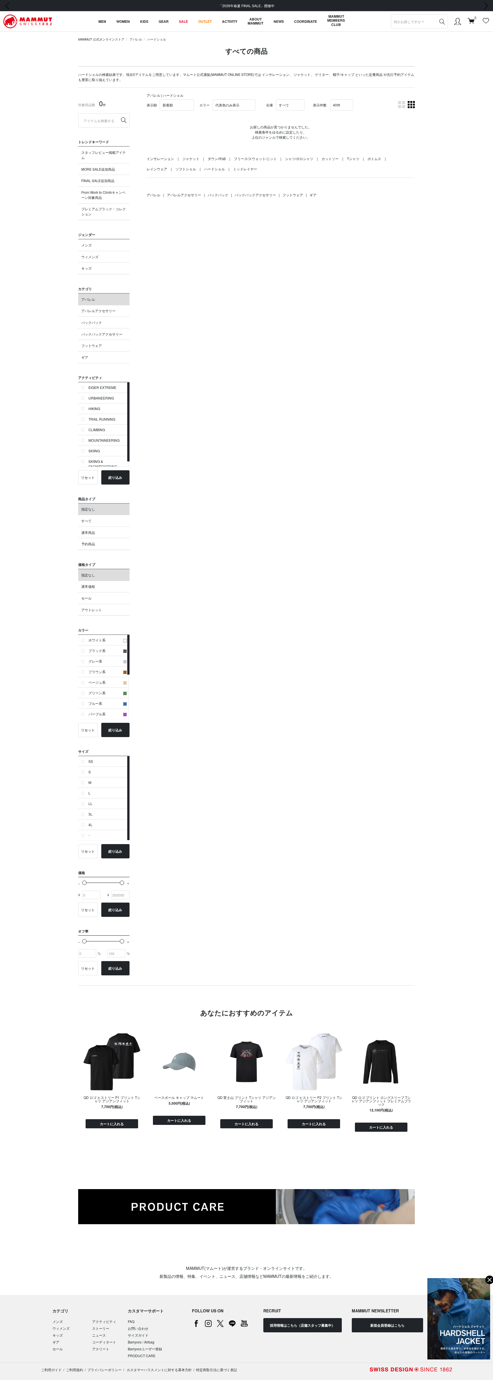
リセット (88, 477)
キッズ (86, 268)
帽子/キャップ (343, 74)
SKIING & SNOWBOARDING (102, 464)
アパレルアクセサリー (98, 310)
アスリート (100, 1348)
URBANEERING (101, 398)
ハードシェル (156, 39)
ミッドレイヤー (245, 168)
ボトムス (374, 158)
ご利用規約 (74, 1369)
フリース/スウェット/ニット (255, 158)
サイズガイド (138, 1335)
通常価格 (88, 586)
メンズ (86, 245)
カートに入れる (112, 1123)
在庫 (269, 104)
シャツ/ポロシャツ (299, 158)
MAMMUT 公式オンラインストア (101, 39)
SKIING (94, 450)
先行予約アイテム (400, 74)
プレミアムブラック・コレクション (103, 211)
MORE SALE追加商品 (98, 169)
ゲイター (322, 74)
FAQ (131, 1321)
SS (90, 761)
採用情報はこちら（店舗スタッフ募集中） (302, 1325)
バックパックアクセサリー (101, 334)
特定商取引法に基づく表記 (216, 1369)
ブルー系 (95, 703)
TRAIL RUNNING (101, 419)
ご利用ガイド (51, 1369)
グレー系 (95, 661)
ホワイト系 (97, 639)
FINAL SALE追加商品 (97, 180)
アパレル (136, 39)
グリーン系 (97, 692)
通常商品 (88, 532)
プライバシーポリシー (104, 1369)
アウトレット (91, 609)
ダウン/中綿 (217, 158)
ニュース (99, 1335)
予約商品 (88, 543)
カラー (204, 104)
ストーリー (100, 1328)
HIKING (94, 408)
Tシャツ (353, 158)
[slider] (84, 883)
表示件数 (320, 104)
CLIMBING (96, 429)
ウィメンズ (89, 256)
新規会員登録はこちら (387, 1325)
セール (86, 598)
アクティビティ (104, 1321)
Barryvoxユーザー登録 (145, 1348)
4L (90, 824)
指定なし (88, 509)
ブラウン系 (97, 671)
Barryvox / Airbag (141, 1341)
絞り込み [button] (115, 477)
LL (90, 803)
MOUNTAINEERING (104, 440)
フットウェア (91, 345)
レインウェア (157, 168)
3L (90, 814)
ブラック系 (97, 650)
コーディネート (104, 1341)
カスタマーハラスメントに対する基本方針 (159, 1369)
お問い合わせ (138, 1328)
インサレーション (275, 74)
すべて (86, 520)
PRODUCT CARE (141, 1355)
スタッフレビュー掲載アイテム (103, 155)
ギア (84, 357)
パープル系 (97, 713)
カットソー (330, 158)
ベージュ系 (97, 682)
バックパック (91, 322)
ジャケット (302, 74)
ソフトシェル (185, 168)
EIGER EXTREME (102, 387)
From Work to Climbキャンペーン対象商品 (103, 195)
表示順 (152, 104)
